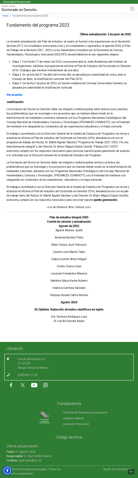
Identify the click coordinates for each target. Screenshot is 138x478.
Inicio (5, 15)
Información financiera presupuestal (85, 412)
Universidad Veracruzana (17, 1)
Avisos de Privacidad (76, 424)
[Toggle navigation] (132, 9)
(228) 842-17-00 (28, 375)
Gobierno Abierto (73, 418)
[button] (7, 470)
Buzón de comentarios (118, 469)
